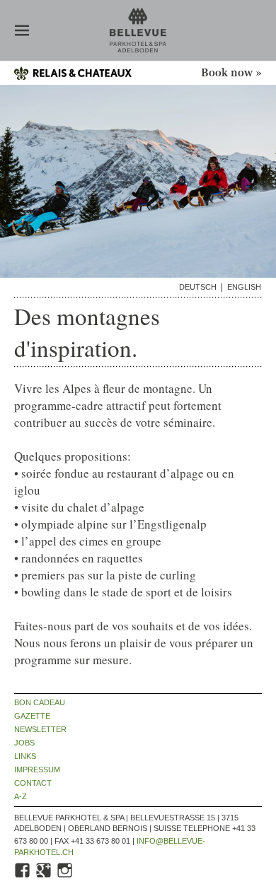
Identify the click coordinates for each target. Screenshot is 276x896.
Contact (33, 783)
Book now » (231, 73)
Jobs (24, 743)
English (244, 287)
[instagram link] (66, 876)
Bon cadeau (39, 703)
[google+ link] (44, 876)
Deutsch (198, 287)
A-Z (20, 797)
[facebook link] (23, 876)
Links (25, 756)
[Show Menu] (22, 32)
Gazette (32, 716)
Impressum (37, 770)
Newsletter (40, 729)
